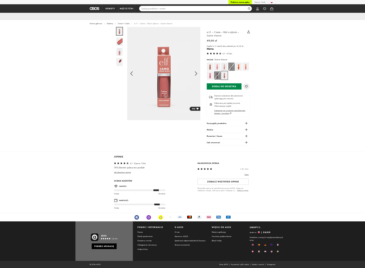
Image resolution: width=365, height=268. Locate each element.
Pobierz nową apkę (240, 2)
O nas (177, 232)
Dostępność (271, 264)
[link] (224, 75)
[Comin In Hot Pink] (210, 75)
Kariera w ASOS (181, 236)
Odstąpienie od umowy (147, 245)
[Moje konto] (257, 8)
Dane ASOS (223, 264)
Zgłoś (247, 174)
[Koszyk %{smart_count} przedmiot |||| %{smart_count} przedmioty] (271, 8)
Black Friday (217, 240)
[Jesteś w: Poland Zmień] (271, 2)
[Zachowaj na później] (246, 86)
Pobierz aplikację (219, 232)
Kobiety (110, 23)
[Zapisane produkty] (264, 8)
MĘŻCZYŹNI (126, 8)
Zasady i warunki (258, 264)
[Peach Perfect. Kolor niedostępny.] (231, 66)
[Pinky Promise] (217, 66)
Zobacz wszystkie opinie (223, 181)
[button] (224, 86)
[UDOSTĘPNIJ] (248, 32)
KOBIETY (110, 8)
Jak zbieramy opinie (122, 172)
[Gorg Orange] (238, 66)
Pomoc (140, 232)
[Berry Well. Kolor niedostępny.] (217, 75)
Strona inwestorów (182, 245)
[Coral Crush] (245, 66)
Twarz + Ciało (123, 23)
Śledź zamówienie (145, 236)
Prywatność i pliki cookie (240, 264)
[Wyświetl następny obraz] (195, 73)
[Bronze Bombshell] (210, 66)
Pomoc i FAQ (260, 2)
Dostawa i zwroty (144, 240)
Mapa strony (142, 249)
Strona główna (96, 23)
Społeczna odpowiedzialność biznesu (190, 240)
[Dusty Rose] (224, 66)
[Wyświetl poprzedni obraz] (132, 73)
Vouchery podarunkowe (222, 236)
